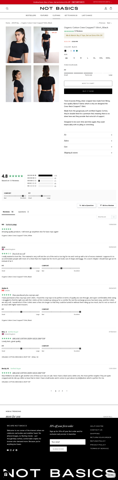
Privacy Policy (98, 445)
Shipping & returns (71, 153)
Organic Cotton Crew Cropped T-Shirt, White (17, 235)
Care (65, 147)
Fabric (66, 141)
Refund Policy (97, 441)
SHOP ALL (15, 23)
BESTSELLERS (31, 15)
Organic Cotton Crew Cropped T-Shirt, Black (36, 23)
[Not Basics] (59, 8)
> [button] (66, 391)
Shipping (95, 433)
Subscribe (58, 449)
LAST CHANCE (87, 15)
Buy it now (88, 91)
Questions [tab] (22, 212)
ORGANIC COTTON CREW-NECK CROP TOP (16, 357)
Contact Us (96, 430)
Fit (65, 135)
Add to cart (88, 83)
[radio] (65, 51)
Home (8, 23)
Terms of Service (99, 448)
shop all (107, 416)
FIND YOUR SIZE (70, 65)
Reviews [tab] (6, 212)
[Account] (105, 8)
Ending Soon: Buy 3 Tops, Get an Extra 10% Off (51, 2)
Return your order (100, 437)
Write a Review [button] (108, 205)
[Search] (7, 8)
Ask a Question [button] (88, 205)
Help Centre (96, 426)
